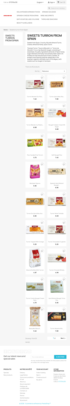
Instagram (29, 351)
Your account (42, 369)
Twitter (9, 351)
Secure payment (25, 384)
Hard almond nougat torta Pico (57, 299)
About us (23, 382)
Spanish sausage (49, 12)
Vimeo (25, 351)
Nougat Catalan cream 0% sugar (57, 126)
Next (63, 338)
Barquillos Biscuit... (35, 328)
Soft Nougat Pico (57, 155)
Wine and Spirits (47, 16)
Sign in (38, 375)
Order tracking (40, 372)
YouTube (17, 351)
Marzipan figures (35, 183)
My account (23, 400)
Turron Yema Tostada (56, 213)
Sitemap (22, 393)
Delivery (22, 372)
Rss (13, 351)
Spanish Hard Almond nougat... (56, 184)
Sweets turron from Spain (11, 38)
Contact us (23, 391)
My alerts (39, 380)
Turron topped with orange (35, 242)
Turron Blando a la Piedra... (35, 125)
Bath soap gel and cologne (28, 19)
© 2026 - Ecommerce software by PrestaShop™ (35, 404)
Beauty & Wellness (24, 23)
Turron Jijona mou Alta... (56, 96)
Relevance (53, 71)
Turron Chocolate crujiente (57, 242)
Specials (6, 372)
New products (8, 375)
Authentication (24, 398)
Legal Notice (24, 375)
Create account (41, 377)
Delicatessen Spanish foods (28, 12)
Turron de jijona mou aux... (35, 213)
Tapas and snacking (49, 19)
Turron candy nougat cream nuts (35, 299)
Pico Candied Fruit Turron (35, 155)
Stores (22, 395)
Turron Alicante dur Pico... (35, 96)
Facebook (5, 351)
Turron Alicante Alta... (57, 328)
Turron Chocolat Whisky (56, 270)
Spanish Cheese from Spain (27, 16)
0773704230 (13, 2)
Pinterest (21, 351)
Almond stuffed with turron (35, 270)
